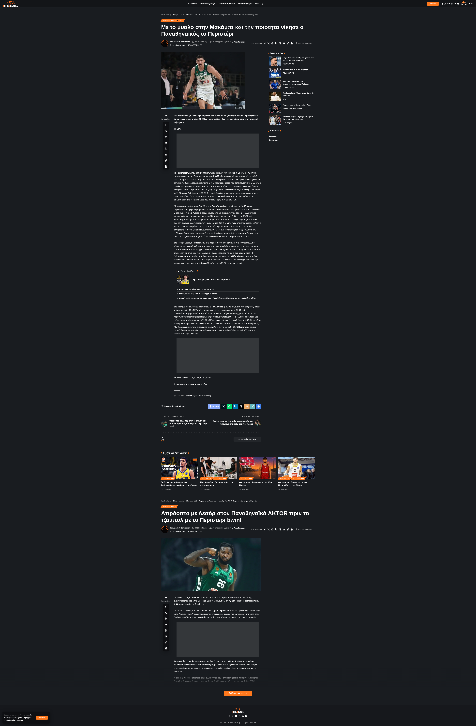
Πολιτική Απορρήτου (15, 720)
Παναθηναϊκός (205, 396)
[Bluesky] (458, 3)
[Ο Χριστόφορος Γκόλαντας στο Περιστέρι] (183, 279)
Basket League (191, 396)
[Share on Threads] (280, 43)
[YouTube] (448, 3)
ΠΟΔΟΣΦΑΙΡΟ (288, 64)
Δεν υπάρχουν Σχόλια (220, 42)
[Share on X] (268, 43)
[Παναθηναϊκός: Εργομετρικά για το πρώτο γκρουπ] (218, 468)
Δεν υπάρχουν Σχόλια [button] (248, 439)
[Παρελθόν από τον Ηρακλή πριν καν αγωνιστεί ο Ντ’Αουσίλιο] (275, 61)
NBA (284, 99)
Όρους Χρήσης (23, 718)
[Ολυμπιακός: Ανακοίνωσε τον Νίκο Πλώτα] (257, 468)
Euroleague (297, 108)
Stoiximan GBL (169, 20)
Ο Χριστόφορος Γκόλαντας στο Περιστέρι (210, 279)
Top (181, 20)
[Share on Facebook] (265, 43)
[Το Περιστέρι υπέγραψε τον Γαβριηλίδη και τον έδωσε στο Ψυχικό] (179, 468)
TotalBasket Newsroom (180, 42)
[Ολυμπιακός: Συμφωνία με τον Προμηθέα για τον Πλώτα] (296, 468)
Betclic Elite (287, 108)
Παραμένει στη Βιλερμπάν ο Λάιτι (297, 105)
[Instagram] (451, 3)
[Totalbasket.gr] (10, 3)
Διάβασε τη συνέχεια (238, 693)
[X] (445, 3)
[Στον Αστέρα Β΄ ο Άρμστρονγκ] (275, 73)
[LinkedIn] (454, 3)
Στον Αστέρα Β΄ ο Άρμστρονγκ (295, 70)
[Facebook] (442, 3)
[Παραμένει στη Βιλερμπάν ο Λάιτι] (275, 108)
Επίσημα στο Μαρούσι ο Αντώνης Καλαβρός (198, 294)
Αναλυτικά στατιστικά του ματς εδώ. (190, 384)
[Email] (284, 43)
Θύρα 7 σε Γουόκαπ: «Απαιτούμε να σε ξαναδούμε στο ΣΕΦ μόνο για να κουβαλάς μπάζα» (217, 298)
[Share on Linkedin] (276, 43)
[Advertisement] (218, 151)
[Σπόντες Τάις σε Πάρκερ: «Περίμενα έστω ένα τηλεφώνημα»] (275, 120)
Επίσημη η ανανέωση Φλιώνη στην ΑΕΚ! (196, 289)
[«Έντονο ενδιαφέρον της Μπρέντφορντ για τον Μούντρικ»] (275, 84)
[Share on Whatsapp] (272, 43)
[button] (42, 718)
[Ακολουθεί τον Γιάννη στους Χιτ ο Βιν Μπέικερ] (275, 96)
